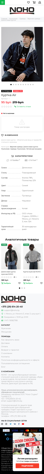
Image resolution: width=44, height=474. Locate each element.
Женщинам (6, 332)
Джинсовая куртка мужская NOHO (8, 273)
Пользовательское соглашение (15, 363)
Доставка (5, 343)
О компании (6, 353)
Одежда (13, 149)
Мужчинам (5, 149)
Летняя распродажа (33, 149)
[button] (11, 84)
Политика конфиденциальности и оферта (20, 360)
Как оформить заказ (10, 340)
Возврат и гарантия (10, 350)
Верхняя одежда (16, 147)
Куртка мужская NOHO (32, 272)
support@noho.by (12, 310)
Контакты (5, 357)
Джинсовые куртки (30, 147)
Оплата (4, 346)
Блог (3, 367)
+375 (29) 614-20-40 (12, 306)
